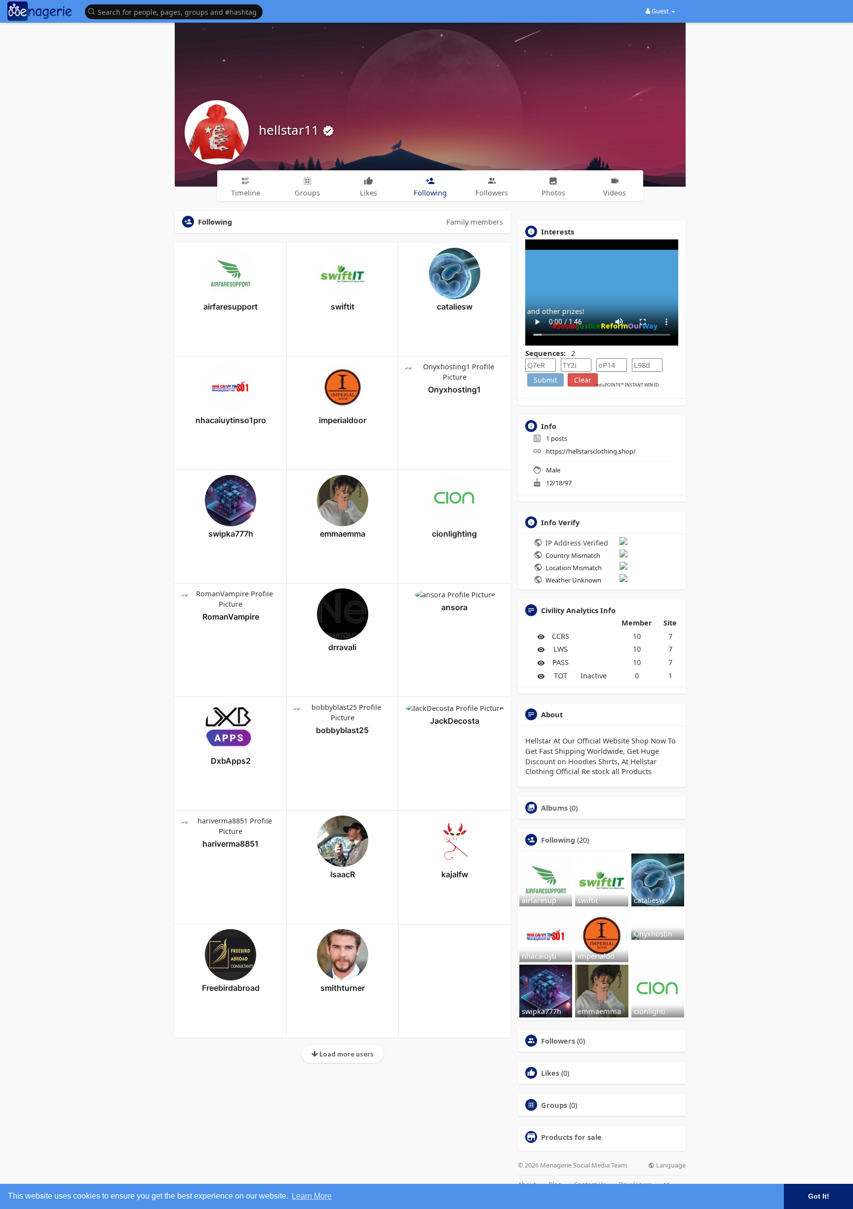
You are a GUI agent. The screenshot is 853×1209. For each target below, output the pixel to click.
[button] (176, 11)
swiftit (342, 307)
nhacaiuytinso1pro (230, 420)
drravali (342, 647)
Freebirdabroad (231, 988)
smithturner (342, 988)
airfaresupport (230, 307)
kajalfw (454, 874)
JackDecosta (454, 721)
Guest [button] (660, 10)
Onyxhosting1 (454, 389)
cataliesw (454, 307)
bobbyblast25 (342, 730)
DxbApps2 (231, 761)
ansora (454, 607)
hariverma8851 (230, 844)
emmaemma (342, 534)
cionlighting (454, 534)
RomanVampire (230, 617)
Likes (550, 1073)
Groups (554, 1105)
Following (558, 840)
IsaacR (342, 874)
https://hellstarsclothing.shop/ (591, 451)
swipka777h (230, 534)
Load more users (346, 1054)
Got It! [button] (818, 1196)
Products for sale (571, 1137)
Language (670, 1165)
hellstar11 (290, 130)
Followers (558, 1041)
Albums (554, 808)
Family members (474, 222)
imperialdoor (342, 420)
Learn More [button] (312, 1196)
